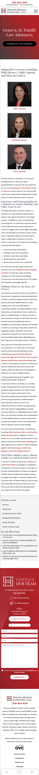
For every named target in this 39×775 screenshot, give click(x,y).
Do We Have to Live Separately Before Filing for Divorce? (20, 536)
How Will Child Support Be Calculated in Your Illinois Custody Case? (20, 547)
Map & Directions (19, 619)
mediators (20, 270)
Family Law (6, 509)
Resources (19, 762)
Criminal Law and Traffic (11, 513)
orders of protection (28, 432)
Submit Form (19, 677)
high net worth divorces (20, 357)
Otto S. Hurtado (19, 171)
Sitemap (19, 766)
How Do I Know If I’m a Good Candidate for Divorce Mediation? (19, 541)
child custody (14, 432)
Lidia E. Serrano (19, 109)
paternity (8, 435)
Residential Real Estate (11, 518)
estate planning (27, 441)
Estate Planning (8, 522)
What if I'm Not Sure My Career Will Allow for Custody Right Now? (20, 557)
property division (17, 354)
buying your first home (20, 188)
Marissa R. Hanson (19, 140)
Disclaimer (30, 670)
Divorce (5, 505)
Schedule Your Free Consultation (19, 44)
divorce (7, 191)
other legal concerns (21, 451)
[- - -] (36, 11)
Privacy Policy (19, 672)
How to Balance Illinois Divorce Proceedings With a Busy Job (20, 552)
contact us (31, 462)
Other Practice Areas (10, 527)
